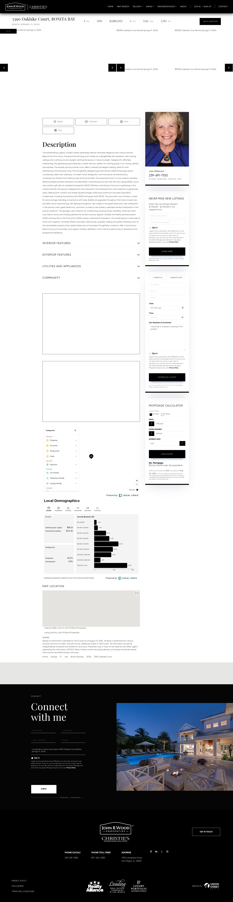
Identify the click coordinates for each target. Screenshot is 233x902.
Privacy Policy (173, 242)
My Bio (179, 179)
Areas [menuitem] (149, 6)
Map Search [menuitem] (123, 6)
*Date (151, 304)
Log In (197, 6)
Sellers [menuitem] (137, 6)
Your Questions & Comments (160, 323)
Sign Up (207, 6)
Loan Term (154, 411)
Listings (54, 657)
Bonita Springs (77, 657)
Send (44, 789)
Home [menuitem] (110, 6)
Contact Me (172, 179)
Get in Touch (206, 832)
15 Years (167, 414)
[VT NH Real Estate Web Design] (211, 886)
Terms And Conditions (23, 891)
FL (61, 657)
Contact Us (157, 277)
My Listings (152, 179)
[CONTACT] (210, 21)
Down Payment (155, 429)
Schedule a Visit (176, 277)
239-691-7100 (158, 175)
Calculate (167, 454)
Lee (66, 657)
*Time (151, 313)
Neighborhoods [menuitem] (166, 6)
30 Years (156, 414)
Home (45, 657)
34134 (88, 657)
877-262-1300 (98, 858)
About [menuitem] (183, 6)
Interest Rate (154, 439)
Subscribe (167, 251)
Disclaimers (18, 886)
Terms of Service (159, 387)
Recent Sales (162, 179)
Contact (223, 6)
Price (151, 419)
